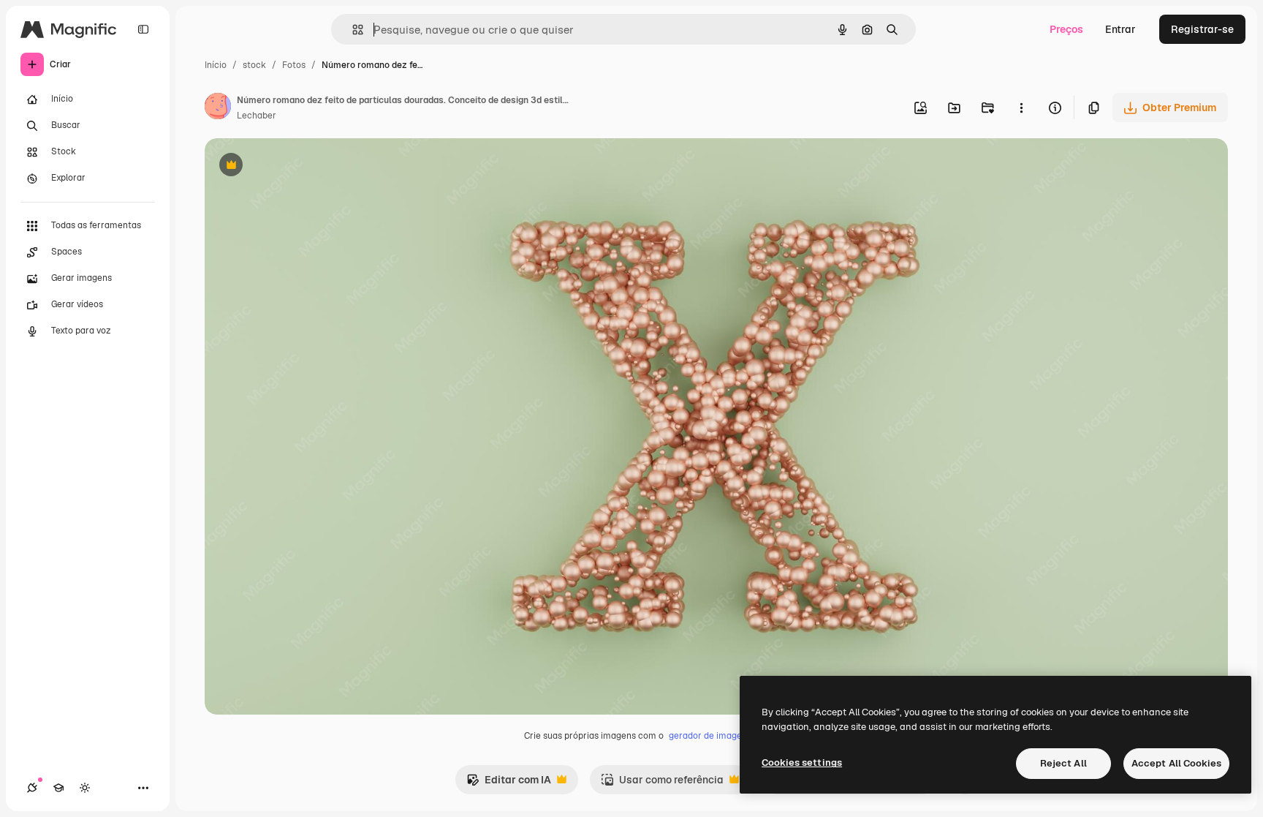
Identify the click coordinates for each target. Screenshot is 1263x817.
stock (254, 65)
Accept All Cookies (1176, 763)
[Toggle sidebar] (143, 29)
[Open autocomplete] (352, 29)
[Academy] (58, 787)
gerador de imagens (710, 736)
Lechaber (256, 115)
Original (298, 166)
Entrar (1120, 29)
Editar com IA (508, 783)
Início (216, 65)
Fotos (294, 65)
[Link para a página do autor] (218, 108)
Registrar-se (1202, 29)
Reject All (1063, 763)
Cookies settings (802, 762)
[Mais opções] (1021, 107)
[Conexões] (32, 787)
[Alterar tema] (84, 787)
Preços (1066, 29)
